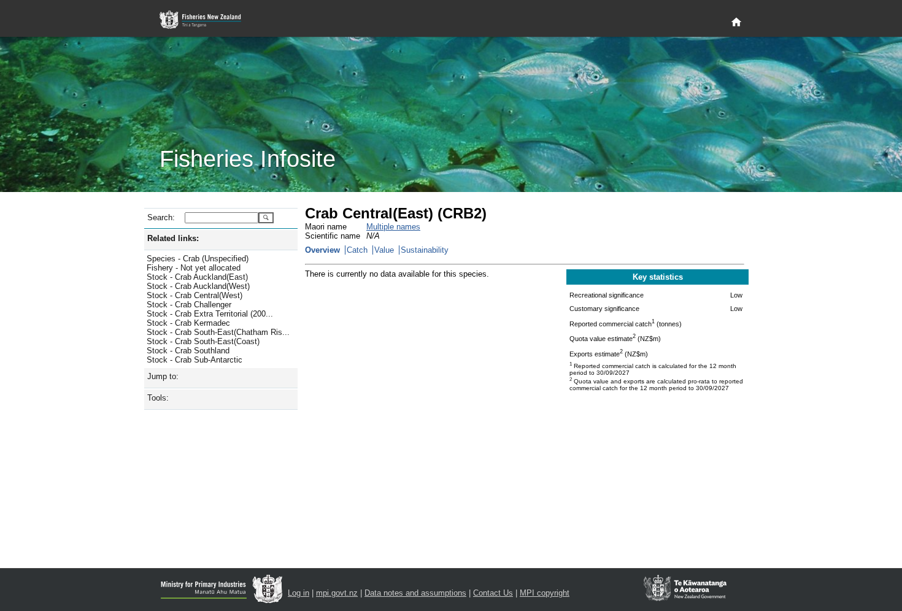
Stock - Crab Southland (188, 350)
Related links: (173, 238)
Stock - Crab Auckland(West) (198, 286)
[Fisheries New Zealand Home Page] (207, 20)
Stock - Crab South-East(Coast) (203, 341)
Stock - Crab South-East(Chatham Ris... (218, 332)
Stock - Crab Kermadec (188, 323)
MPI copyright (544, 593)
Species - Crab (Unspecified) (198, 258)
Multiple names (393, 226)
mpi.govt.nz (337, 593)
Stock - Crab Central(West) (194, 295)
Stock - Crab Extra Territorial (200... (210, 313)
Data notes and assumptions (415, 593)
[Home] (736, 22)
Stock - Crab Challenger (189, 304)
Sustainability (425, 250)
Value (384, 250)
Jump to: (163, 376)
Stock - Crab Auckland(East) (197, 277)
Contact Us (493, 593)
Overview (322, 250)
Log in (298, 593)
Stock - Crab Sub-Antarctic (194, 359)
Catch (357, 250)
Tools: (158, 397)
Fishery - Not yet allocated (194, 267)
